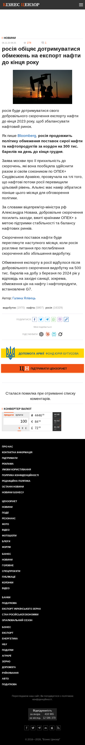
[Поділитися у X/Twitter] (41, 319)
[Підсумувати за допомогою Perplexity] (54, 333)
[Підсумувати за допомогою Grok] (60, 333)
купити (19, 415)
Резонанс (9, 518)
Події (5, 512)
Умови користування (16, 469)
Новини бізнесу (13, 492)
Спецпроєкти (11, 571)
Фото (5, 524)
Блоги (6, 541)
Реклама (8, 463)
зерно (6, 661)
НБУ (4, 644)
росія (54, 307)
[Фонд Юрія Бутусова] (42, 353)
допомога (9, 667)
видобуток (14, 307)
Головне (8, 565)
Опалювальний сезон (17, 620)
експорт (7, 633)
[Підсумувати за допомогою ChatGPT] (41, 333)
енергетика (10, 638)
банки (6, 597)
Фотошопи (9, 535)
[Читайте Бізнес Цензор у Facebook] (26, 727)
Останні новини (13, 486)
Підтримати (10, 458)
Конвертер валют (18, 408)
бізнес (6, 627)
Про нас (7, 446)
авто (5, 678)
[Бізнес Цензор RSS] (58, 727)
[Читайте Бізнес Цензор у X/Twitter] (33, 727)
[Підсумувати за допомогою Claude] (47, 333)
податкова (9, 684)
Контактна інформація (17, 452)
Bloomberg (27, 136)
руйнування (10, 673)
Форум (6, 547)
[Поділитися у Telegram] (47, 319)
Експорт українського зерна (21, 608)
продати (9, 415)
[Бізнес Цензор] (21, 5)
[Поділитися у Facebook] (34, 319)
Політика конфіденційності (20, 475)
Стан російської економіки (20, 614)
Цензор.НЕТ (9, 501)
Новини (10, 37)
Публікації (8, 577)
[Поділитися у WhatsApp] (53, 319)
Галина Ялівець (24, 298)
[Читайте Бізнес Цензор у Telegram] (39, 727)
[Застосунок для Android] (45, 727)
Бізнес (6, 554)
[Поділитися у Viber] (60, 319)
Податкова (9, 603)
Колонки (7, 582)
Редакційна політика (16, 481)
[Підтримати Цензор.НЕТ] (42, 369)
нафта (35, 307)
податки (7, 650)
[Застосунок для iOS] (52, 727)
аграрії (6, 655)
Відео (5, 530)
